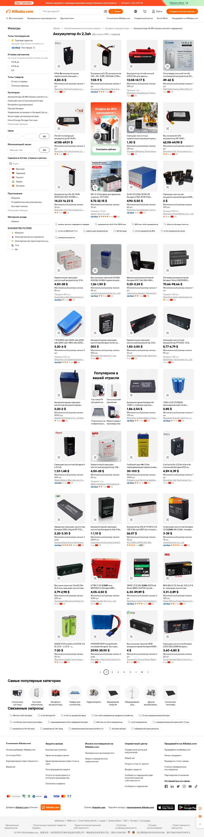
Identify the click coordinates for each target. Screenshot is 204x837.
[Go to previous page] (100, 672)
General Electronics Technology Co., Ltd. (69, 542)
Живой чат (130, 758)
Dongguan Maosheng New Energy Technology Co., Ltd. (106, 89)
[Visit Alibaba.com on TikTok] (196, 786)
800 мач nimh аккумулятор (146, 224)
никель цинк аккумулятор (97, 231)
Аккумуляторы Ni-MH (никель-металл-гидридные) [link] (158, 28)
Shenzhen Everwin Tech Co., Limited (178, 418)
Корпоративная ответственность (22, 761)
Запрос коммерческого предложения (96, 760)
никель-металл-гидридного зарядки (73, 224)
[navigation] (29, 350)
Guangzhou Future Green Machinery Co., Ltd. (142, 659)
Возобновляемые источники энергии (82, 28)
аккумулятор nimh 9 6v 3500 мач (112, 224)
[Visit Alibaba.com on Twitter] (178, 786)
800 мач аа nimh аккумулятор (109, 722)
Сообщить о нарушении (136, 786)
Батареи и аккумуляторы (117, 28)
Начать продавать (172, 755)
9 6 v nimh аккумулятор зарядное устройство (113, 715)
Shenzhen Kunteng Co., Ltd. (103, 355)
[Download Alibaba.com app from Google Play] (188, 807)
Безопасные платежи (56, 749)
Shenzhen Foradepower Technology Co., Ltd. (142, 210)
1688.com (71, 820)
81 (142, 672)
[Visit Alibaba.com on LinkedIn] (172, 786)
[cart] (145, 12)
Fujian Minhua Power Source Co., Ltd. (178, 601)
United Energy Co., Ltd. (173, 542)
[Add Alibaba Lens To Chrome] (50, 807)
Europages (145, 820)
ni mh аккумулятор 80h (145, 231)
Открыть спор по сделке (137, 764)
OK (44, 136)
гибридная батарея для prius (146, 729)
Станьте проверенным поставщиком (175, 768)
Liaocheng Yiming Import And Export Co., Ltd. (106, 542)
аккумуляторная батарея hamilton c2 (87, 729)
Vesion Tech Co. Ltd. (100, 214)
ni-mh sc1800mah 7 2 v (68, 231)
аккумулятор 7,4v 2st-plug (23, 729)
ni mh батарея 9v (48, 715)
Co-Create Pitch (13, 755)
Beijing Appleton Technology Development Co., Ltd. (106, 484)
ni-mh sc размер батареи (75, 715)
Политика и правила (55, 783)
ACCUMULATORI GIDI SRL (139, 542)
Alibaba (56, 28)
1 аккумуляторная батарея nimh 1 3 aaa (172, 722)
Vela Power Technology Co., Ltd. (178, 359)
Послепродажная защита (58, 769)
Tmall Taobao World (87, 820)
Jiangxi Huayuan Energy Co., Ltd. (106, 293)
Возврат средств (133, 769)
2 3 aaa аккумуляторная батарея (156, 715)
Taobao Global (114, 820)
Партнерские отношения (176, 775)
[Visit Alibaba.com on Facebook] (166, 786)
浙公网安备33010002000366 (151, 832)
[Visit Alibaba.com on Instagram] (184, 786)
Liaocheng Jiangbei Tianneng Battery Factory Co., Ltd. (142, 293)
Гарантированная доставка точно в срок (62, 762)
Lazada (102, 820)
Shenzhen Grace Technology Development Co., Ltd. (178, 297)
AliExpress (59, 820)
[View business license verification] (129, 832)
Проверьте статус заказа (176, 761)
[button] (105, 11)
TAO (125, 820)
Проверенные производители (99, 753)
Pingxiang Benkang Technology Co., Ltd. (142, 151)
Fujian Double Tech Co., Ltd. (103, 601)
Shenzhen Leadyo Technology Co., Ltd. (69, 659)
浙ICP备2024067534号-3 (178, 832)
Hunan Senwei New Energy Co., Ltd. (178, 659)
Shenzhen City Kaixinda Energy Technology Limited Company (69, 359)
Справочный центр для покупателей (136, 751)
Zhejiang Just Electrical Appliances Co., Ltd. (142, 480)
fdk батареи (121, 231)
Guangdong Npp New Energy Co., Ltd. (69, 297)
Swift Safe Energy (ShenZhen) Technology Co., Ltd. (178, 89)
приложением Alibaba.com (140, 807)
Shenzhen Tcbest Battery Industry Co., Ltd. (142, 418)
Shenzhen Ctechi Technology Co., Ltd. (142, 601)
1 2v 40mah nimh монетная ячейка (27, 722)
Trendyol (134, 820)
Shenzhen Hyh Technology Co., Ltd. (69, 151)
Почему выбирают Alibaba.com (20, 749)
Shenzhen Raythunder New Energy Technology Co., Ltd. (142, 355)
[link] (200, 808)
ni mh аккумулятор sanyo (174, 231)
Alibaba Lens (22, 807)
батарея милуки (119, 729)
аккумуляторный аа (66, 238)
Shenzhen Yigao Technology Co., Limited (106, 659)
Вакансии (10, 767)
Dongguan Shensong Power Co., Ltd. (69, 601)
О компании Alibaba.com (18, 743)
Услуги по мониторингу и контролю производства (58, 776)
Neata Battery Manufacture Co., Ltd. (69, 480)
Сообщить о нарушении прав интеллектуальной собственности (139, 778)
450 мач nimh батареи (22, 715)
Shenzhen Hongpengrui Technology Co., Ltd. (142, 93)
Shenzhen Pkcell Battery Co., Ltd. (178, 214)
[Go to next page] (148, 672)
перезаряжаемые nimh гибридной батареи (69, 722)
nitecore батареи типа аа (177, 224)
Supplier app (98, 807)
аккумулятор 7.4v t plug (53, 729)
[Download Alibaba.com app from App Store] (166, 807)
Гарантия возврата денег (57, 755)
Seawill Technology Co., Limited (68, 418)
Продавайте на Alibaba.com (177, 749)
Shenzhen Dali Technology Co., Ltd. (69, 89)
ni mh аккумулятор (139, 722)
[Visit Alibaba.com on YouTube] (190, 786)
